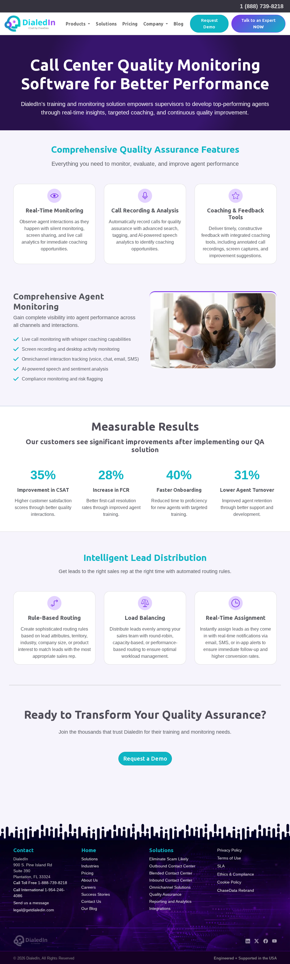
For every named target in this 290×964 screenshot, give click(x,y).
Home (88, 850)
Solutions (106, 23)
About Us (89, 880)
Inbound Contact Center (170, 880)
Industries (90, 866)
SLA (221, 866)
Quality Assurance (165, 894)
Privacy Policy (229, 850)
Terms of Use (229, 858)
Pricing (130, 23)
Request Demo (209, 23)
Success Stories (95, 894)
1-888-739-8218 (52, 882)
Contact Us (91, 901)
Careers (88, 887)
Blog (179, 23)
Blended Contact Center (170, 873)
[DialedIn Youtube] (274, 940)
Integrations (159, 908)
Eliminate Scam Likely (168, 859)
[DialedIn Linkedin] (248, 940)
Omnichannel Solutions (170, 887)
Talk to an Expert (258, 23)
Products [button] (76, 23)
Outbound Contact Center (172, 866)
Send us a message (31, 903)
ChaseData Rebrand (235, 890)
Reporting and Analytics (170, 901)
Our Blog (89, 908)
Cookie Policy (229, 882)
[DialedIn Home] (30, 24)
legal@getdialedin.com (33, 910)
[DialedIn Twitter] (256, 940)
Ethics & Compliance (235, 874)
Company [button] (154, 23)
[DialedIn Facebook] (265, 940)
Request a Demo (145, 758)
